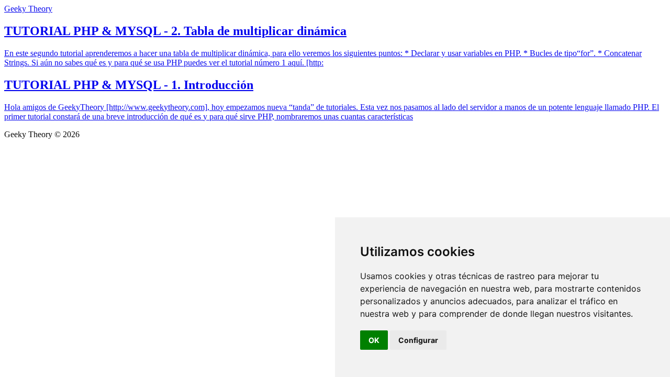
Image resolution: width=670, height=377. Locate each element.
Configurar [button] (418, 340)
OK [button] (373, 340)
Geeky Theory (28, 8)
